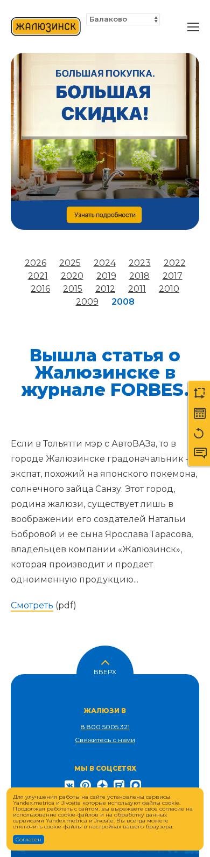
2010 (169, 289)
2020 (72, 276)
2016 (40, 289)
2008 (123, 302)
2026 (35, 263)
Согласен (28, 839)
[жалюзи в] (46, 27)
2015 (72, 289)
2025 (70, 263)
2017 (173, 276)
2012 (105, 289)
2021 (38, 276)
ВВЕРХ (105, 671)
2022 (175, 263)
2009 (87, 302)
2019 (106, 276)
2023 (140, 263)
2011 (137, 289)
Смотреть (32, 605)
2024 (105, 263)
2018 (139, 276)
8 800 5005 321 (105, 727)
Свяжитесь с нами (105, 740)
